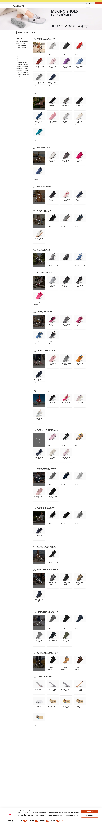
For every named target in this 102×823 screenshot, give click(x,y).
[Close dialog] (63, 397)
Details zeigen (65, 820)
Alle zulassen (90, 811)
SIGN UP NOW (51, 423)
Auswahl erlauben (90, 815)
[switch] (36, 821)
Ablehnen (90, 819)
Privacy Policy (61, 425)
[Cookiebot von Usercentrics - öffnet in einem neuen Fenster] (10, 821)
